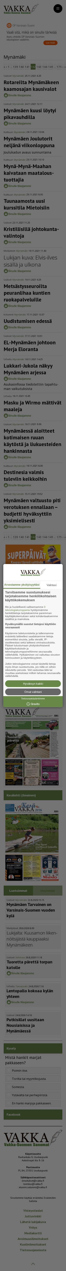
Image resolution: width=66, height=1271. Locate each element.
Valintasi (51, 585)
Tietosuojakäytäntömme (33, 698)
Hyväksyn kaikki (33, 683)
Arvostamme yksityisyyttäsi (21, 584)
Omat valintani (33, 691)
